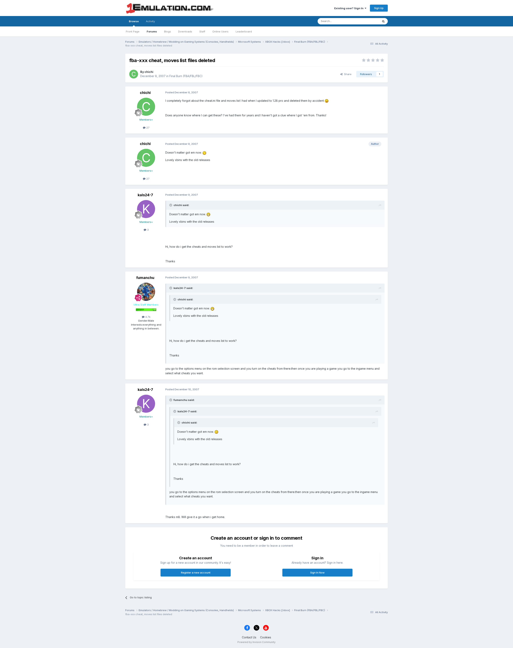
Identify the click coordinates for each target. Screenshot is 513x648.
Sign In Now (317, 572)
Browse (134, 21)
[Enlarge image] (327, 100)
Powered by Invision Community (256, 642)
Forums (152, 31)
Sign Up (379, 8)
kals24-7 (145, 195)
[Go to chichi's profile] (133, 74)
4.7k (147, 316)
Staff (202, 31)
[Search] (383, 21)
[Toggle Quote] (171, 205)
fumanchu (145, 278)
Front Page (132, 31)
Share (346, 74)
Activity (150, 21)
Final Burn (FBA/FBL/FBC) (186, 76)
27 (147, 127)
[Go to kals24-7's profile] (146, 209)
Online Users (220, 31)
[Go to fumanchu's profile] (146, 292)
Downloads (185, 31)
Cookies (265, 637)
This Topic (367, 21)
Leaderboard (244, 31)
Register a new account (195, 572)
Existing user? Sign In (349, 8)
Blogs (167, 31)
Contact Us (249, 637)
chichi (148, 71)
